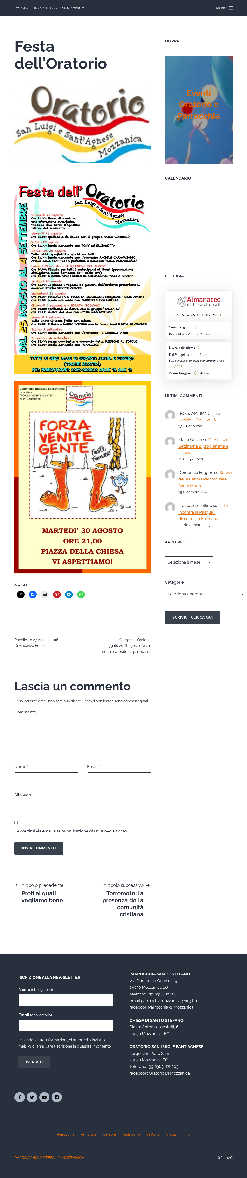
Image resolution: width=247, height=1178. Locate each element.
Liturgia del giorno (198, 360)
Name (35, 989)
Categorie (174, 582)
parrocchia (142, 651)
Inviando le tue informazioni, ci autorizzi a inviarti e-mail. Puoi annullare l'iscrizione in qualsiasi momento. (65, 1043)
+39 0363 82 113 (161, 994)
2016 (123, 645)
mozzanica (108, 651)
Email (93, 766)
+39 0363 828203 (162, 1066)
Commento (26, 712)
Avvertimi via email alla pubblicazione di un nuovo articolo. (72, 831)
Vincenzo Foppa (32, 645)
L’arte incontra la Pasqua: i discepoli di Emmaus (203, 512)
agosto (134, 645)
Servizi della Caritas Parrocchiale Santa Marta (205, 479)
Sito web (22, 794)
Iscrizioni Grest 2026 (197, 419)
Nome (21, 766)
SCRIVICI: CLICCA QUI (192, 617)
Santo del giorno (198, 330)
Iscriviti (34, 1062)
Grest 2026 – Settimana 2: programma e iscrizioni (205, 446)
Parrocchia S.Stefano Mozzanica (49, 8)
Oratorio (144, 640)
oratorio (125, 651)
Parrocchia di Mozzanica (170, 1007)
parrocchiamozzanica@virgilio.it (170, 1000)
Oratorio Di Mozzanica (169, 1073)
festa (146, 645)
